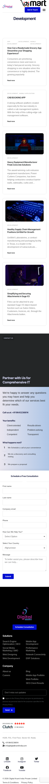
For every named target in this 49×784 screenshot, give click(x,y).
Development (23, 41)
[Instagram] (21, 758)
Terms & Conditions (11, 782)
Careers (6, 675)
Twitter (36, 761)
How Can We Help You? (12, 532)
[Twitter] (36, 758)
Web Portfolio (32, 679)
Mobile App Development (32, 642)
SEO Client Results (35, 683)
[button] (44, 10)
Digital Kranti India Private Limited (23, 778)
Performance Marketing (32, 649)
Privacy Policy (27, 782)
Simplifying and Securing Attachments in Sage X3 (19, 295)
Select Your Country (11, 543)
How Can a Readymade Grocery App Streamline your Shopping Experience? (24, 51)
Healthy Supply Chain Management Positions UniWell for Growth (23, 230)
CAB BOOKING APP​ (16, 97)
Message (6, 555)
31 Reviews (19, 727)
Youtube (22, 770)
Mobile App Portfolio (35, 675)
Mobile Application (26, 93)
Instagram (22, 761)
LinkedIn (7, 761)
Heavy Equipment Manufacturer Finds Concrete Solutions (22, 163)
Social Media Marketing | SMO (10, 649)
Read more (11, 80)
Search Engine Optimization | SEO (11, 642)
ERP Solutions (33, 658)
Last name (7, 498)
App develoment (12, 43)
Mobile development (35, 43)
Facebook (7, 770)
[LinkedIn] (7, 758)
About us (7, 671)
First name (7, 486)
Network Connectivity (36, 654)
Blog (28, 671)
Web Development (11, 658)
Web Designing (10, 654)
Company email (9, 509)
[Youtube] (21, 767)
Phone (5, 520)
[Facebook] (7, 767)
